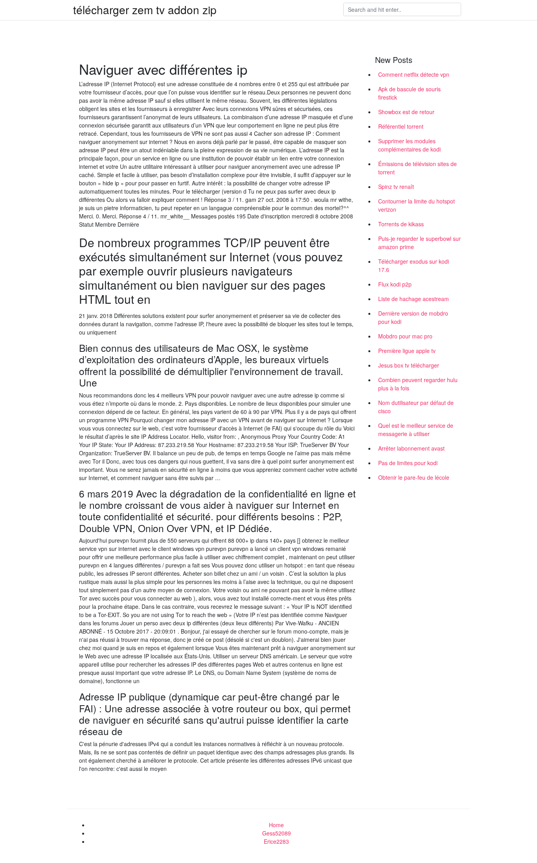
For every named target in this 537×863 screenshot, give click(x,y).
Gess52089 (276, 833)
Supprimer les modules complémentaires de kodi (409, 145)
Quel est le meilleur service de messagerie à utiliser (415, 429)
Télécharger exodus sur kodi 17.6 (413, 265)
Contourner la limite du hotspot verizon (416, 205)
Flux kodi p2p (395, 284)
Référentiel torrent (400, 126)
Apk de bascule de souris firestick (409, 93)
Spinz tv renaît (396, 186)
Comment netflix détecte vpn (413, 74)
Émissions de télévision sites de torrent (417, 168)
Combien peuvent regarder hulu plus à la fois (418, 384)
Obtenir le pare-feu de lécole (413, 477)
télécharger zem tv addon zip (145, 9)
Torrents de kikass (401, 224)
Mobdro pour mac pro (405, 336)
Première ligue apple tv (407, 351)
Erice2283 (276, 841)
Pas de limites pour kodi (408, 463)
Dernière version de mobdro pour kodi (413, 317)
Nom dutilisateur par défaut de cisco (416, 407)
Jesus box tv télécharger (408, 365)
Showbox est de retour (406, 112)
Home (276, 825)
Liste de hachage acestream (413, 299)
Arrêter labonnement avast (411, 448)
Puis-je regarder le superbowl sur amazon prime (419, 243)
